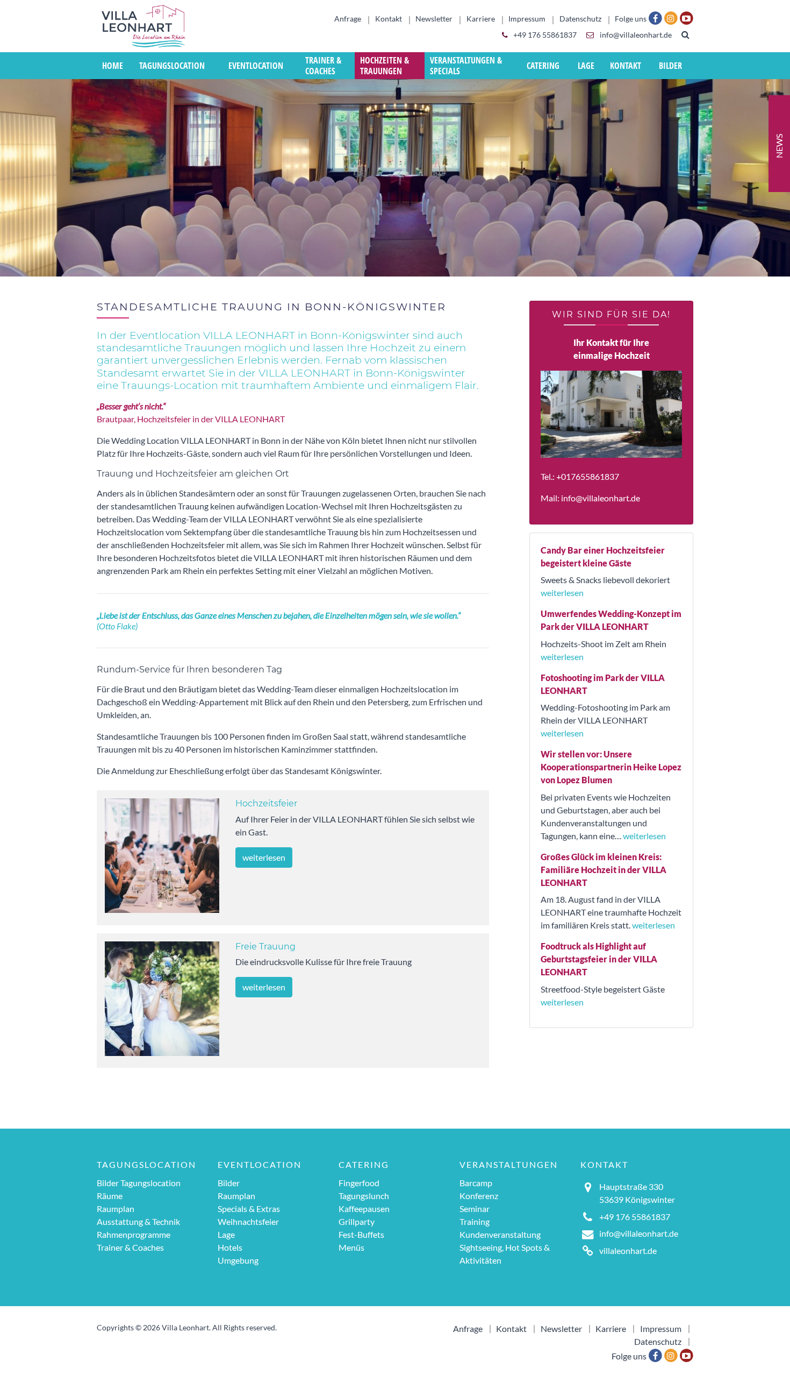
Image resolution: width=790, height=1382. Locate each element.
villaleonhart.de (628, 1250)
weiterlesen (263, 857)
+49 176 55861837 (544, 35)
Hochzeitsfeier (266, 803)
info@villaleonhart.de (635, 35)
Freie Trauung (265, 946)
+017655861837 (587, 476)
